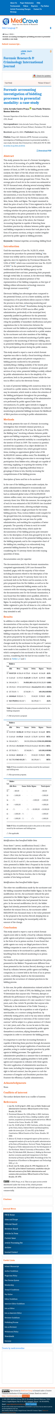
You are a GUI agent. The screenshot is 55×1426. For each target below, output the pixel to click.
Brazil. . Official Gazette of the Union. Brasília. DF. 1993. (29, 1171)
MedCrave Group (26, 1391)
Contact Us (38, 9)
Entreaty (8, 1341)
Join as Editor (10, 1308)
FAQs (38, 3)
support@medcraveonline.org (15, 1404)
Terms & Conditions (12, 1290)
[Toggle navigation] (50, 28)
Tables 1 (15, 659)
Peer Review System (12, 1280)
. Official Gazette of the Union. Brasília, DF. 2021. (29, 1109)
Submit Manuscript (12, 1266)
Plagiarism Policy (11, 1276)
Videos (25, 6)
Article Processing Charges (20, 9)
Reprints (34, 6)
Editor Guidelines (11, 1299)
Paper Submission (27, 3)
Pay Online (45, 6)
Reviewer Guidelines (12, 1318)
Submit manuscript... (11, 44)
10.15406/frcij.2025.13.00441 (14, 146)
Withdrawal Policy (11, 1332)
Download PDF (44, 151)
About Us (13, 3)
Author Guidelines (11, 1271)
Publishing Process (11, 1322)
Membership (9, 1285)
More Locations (31, 1404)
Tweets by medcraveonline (13, 1348)
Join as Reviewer (11, 1327)
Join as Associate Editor (13, 1313)
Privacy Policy (12, 1412)
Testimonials (15, 6)
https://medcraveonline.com (12, 1396)
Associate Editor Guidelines (15, 1304)
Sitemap (13, 12)
